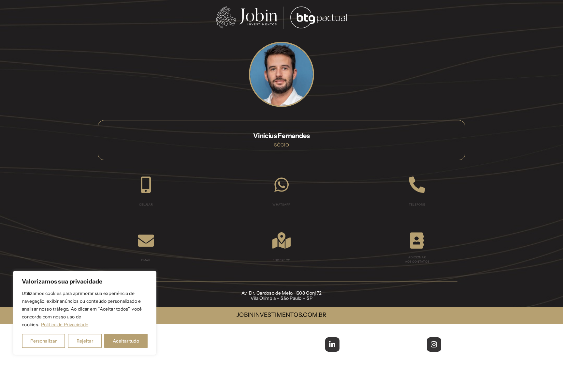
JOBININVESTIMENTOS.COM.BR (281, 314)
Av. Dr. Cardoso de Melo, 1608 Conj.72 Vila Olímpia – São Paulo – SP (281, 295)
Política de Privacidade (65, 325)
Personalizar (43, 341)
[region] (84, 313)
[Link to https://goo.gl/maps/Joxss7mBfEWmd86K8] (281, 240)
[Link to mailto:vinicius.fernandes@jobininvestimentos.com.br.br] (146, 240)
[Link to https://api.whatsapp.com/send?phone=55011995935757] (281, 184)
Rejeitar (85, 341)
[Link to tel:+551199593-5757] (146, 184)
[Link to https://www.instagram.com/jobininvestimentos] (434, 344)
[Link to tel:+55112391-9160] (417, 184)
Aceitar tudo (126, 341)
